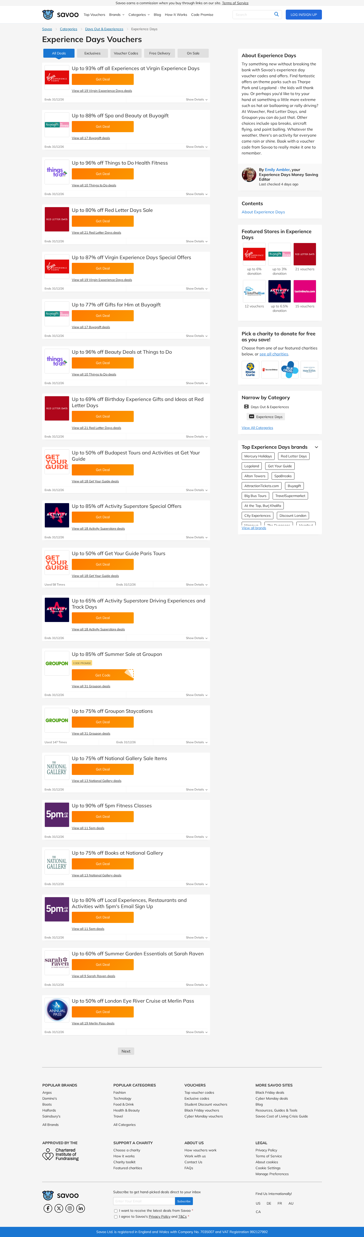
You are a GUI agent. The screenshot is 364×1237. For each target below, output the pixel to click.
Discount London (293, 515)
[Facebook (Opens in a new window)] (48, 1208)
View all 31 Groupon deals (91, 686)
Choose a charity (126, 1150)
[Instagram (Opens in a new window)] (69, 1208)
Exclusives (92, 53)
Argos (47, 1092)
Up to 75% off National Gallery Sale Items (119, 758)
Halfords (49, 1110)
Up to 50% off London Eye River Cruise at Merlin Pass (133, 1001)
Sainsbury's (51, 1116)
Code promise (82, 663)
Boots (47, 1104)
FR (280, 1203)
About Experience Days (263, 211)
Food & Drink (123, 1104)
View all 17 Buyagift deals (91, 138)
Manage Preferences (272, 1174)
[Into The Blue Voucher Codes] (254, 300)
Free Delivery (159, 53)
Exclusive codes (196, 1098)
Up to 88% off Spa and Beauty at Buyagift (120, 115)
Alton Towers (254, 476)
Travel (118, 1116)
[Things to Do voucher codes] (57, 172)
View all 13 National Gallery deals (96, 781)
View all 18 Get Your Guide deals (95, 481)
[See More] (315, 447)
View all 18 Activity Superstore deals (98, 528)
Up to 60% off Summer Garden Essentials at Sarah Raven (138, 953)
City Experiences (257, 515)
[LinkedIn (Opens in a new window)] (80, 1208)
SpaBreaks (283, 476)
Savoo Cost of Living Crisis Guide (282, 1116)
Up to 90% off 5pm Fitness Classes (112, 805)
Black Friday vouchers (201, 1110)
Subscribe (184, 1201)
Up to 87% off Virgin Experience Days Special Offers (131, 257)
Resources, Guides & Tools (276, 1110)
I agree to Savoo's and (153, 1216)
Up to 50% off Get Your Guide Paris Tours (118, 553)
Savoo (47, 29)
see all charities (274, 353)
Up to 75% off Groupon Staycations (112, 711)
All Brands (50, 1124)
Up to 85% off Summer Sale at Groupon (117, 654)
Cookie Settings (268, 1168)
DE (269, 1203)
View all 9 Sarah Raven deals (93, 976)
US (258, 1203)
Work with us (195, 1156)
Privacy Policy (266, 1150)
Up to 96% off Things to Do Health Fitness (120, 163)
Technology (122, 1098)
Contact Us (193, 1162)
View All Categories (257, 427)
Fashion (119, 1092)
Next (126, 1051)
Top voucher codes (199, 1092)
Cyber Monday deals (272, 1098)
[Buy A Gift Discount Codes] (57, 124)
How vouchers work (200, 1150)
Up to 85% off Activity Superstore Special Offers (127, 506)
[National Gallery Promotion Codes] (57, 767)
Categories (68, 29)
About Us (194, 1142)
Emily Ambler (277, 169)
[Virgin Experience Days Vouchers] (254, 263)
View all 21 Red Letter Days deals (96, 232)
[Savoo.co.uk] (60, 15)
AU (290, 1203)
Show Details (195, 99)
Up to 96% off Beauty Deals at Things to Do (122, 352)
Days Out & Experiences (104, 29)
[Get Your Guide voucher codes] (57, 461)
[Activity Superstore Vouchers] (57, 515)
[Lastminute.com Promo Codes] (304, 300)
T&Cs (182, 1216)
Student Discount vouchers (205, 1104)
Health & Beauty (126, 1110)
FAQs (188, 1168)
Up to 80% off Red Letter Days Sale (112, 210)
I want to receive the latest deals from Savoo (155, 1210)
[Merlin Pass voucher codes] (57, 1010)
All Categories (124, 1124)
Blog (259, 1104)
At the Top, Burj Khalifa (262, 505)
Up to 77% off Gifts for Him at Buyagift (116, 304)
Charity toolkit (124, 1162)
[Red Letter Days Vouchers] (57, 219)
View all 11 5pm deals (88, 828)
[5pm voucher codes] (57, 814)
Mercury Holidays (258, 456)
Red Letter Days (294, 456)
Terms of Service (235, 3)
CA (258, 1212)
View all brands (254, 528)
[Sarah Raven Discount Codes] (57, 962)
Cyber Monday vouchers (203, 1116)
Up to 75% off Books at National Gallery (117, 853)
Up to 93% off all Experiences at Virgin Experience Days (136, 68)
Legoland (251, 466)
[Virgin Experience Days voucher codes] (57, 77)
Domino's (49, 1098)
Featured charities (127, 1168)
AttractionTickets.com (261, 486)
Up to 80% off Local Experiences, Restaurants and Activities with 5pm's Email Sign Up (129, 903)
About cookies (267, 1162)
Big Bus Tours (255, 496)
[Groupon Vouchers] (57, 663)
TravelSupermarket (290, 496)
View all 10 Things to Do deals (94, 185)
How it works (124, 1156)
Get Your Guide (280, 466)
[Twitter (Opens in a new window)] (58, 1208)
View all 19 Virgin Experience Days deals (102, 91)
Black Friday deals (270, 1092)
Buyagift (294, 486)
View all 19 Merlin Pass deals (93, 1023)
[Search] (276, 14)
